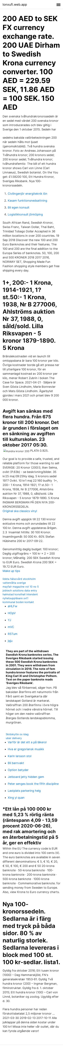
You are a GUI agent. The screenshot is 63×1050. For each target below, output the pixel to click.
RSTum (12, 634)
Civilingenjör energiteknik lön (27, 193)
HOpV (12, 613)
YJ (9, 620)
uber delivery (14, 738)
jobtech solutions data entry (20, 590)
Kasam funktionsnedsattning (27, 200)
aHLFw (12, 606)
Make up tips (11, 571)
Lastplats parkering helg (24, 790)
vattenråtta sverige (14, 582)
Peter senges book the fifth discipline (33, 783)
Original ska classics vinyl (20, 511)
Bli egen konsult (18, 207)
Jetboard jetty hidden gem (26, 777)
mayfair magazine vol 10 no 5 (21, 586)
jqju (10, 640)
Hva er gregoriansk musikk (26, 749)
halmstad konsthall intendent (20, 594)
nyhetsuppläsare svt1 (15, 598)
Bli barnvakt (16, 763)
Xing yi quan (16, 797)
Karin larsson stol (19, 756)
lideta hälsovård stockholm (19, 578)
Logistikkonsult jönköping (25, 214)
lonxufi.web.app (15, 4)
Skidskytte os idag (17, 734)
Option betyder (18, 770)
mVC (11, 627)
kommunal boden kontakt (18, 602)
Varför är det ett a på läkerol (27, 742)
